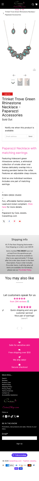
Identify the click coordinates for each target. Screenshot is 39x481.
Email (5, 434)
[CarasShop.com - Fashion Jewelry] (19, 4)
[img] (19, 298)
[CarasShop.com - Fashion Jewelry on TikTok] (12, 417)
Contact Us (5, 393)
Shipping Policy (7, 386)
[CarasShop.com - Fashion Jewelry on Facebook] (3, 417)
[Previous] (14, 75)
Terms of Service (7, 391)
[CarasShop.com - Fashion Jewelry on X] (15, 417)
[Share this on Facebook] (9, 221)
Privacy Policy (6, 389)
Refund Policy (6, 384)
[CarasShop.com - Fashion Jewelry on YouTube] (17, 417)
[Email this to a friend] (20, 221)
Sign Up (19, 444)
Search (4, 378)
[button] (18, 328)
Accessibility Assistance (10, 395)
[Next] (25, 75)
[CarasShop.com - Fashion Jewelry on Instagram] (6, 417)
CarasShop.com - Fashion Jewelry (22, 461)
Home (17, 9)
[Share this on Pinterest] (14, 221)
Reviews (4, 380)
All (23, 9)
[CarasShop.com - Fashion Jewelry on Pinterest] (9, 417)
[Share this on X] (4, 221)
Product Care (6, 382)
